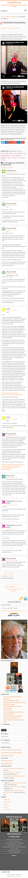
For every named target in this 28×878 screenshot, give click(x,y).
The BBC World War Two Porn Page (11, 749)
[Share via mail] (23, 142)
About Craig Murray (8, 714)
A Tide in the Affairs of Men (11, 700)
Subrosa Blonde (7, 809)
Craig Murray (14, 2)
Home (2, 16)
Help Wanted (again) (8, 586)
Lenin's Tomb (6, 805)
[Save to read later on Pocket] (15, 142)
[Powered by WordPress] (20, 874)
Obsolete (6, 807)
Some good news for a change (12, 772)
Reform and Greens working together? (14, 776)
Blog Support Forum (7, 763)
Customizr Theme (17, 876)
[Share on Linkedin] (19, 142)
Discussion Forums (6, 760)
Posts (7, 16)
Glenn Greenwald (7, 801)
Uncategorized (14, 16)
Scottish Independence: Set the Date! (13, 712)
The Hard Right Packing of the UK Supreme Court (14, 843)
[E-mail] (3, 11)
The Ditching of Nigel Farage (11, 718)
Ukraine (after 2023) (15, 786)
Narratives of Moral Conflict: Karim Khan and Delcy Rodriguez (14, 846)
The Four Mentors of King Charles (12, 716)
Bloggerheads (7, 799)
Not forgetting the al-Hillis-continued (11, 752)
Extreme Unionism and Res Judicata (14, 850)
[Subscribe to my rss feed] (2, 11)
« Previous (4, 167)
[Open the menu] (25, 10)
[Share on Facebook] (7, 142)
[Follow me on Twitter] (5, 11)
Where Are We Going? (14, 848)
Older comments (7, 574)
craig (18, 28)
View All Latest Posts (9, 139)
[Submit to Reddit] (11, 142)
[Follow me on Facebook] (7, 11)
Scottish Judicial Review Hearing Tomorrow (14, 839)
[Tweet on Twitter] (3, 142)
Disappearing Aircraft (7, 755)
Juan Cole (6, 803)
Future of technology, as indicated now (14, 768)
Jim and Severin (7, 710)
